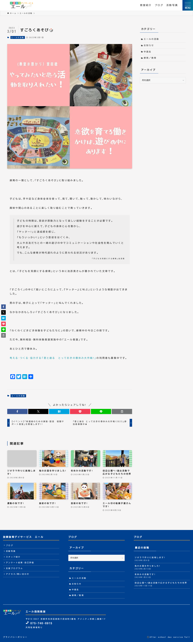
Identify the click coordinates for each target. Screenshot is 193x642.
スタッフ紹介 (13, 557)
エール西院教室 (36, 611)
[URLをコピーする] (122, 411)
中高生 (148, 52)
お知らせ (149, 45)
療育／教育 (150, 58)
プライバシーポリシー (15, 637)
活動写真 (172, 5)
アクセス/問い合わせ (17, 574)
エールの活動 (17, 37)
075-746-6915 (41, 623)
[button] (17, 411)
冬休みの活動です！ (145, 575)
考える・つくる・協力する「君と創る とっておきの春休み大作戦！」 (53, 358)
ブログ (159, 5)
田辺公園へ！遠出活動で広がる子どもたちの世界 (161, 584)
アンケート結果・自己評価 (20, 563)
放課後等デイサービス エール (23, 537)
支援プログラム (14, 568)
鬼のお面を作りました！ (147, 567)
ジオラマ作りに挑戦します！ (150, 559)
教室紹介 (146, 5)
